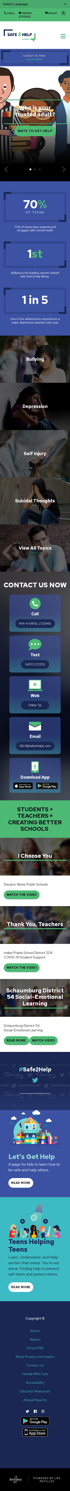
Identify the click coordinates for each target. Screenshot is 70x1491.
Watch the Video (22, 968)
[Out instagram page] (42, 1411)
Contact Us (35, 1365)
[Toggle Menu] (63, 36)
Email (53, 13)
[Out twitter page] (27, 1411)
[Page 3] (40, 169)
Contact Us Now (34, 56)
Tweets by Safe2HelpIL (35, 1091)
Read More (17, 1040)
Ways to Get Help (35, 131)
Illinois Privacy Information (35, 1357)
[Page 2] (35, 169)
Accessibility (35, 1383)
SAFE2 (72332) (25, 14)
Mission (35, 1340)
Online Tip (35, 705)
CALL (11, 13)
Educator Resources (35, 1391)
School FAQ (35, 1348)
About (35, 1331)
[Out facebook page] (35, 1411)
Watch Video (43, 1040)
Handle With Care (35, 1374)
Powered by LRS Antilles (46, 1479)
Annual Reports (35, 1400)
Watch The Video (22, 895)
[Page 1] (30, 169)
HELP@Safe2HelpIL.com (35, 746)
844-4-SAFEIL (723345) (35, 623)
